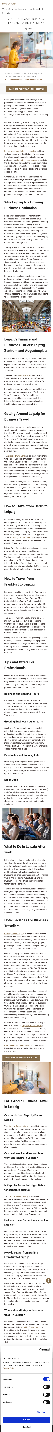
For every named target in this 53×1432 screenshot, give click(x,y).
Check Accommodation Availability (19, 1045)
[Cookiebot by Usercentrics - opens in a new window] (39, 1349)
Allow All (26, 1420)
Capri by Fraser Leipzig (27, 160)
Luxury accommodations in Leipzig (19, 151)
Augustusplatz (25, 375)
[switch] (46, 1387)
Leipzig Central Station (22, 537)
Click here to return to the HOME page (26, 89)
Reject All (26, 1427)
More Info (41, 1412)
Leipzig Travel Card (16, 455)
